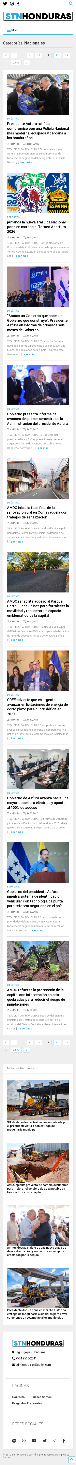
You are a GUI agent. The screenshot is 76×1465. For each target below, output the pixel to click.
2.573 (16, 62)
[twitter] (5, 3)
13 (66, 55)
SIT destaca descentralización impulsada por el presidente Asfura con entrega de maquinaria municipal (37, 1126)
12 (57, 55)
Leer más (26, 162)
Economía (13, 887)
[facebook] (18, 3)
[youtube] (34, 1440)
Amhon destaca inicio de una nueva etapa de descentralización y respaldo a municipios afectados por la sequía (36, 1251)
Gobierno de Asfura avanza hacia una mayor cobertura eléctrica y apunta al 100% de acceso (38, 803)
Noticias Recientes (20, 1068)
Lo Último (13, 119)
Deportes (13, 217)
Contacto (18, 1397)
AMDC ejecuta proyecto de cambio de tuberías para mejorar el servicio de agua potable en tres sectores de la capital (37, 1188)
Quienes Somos (41, 1397)
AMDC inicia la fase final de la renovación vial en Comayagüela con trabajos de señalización (37, 512)
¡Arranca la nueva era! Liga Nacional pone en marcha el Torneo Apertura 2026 (36, 227)
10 (38, 55)
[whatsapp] (24, 1440)
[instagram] (12, 3)
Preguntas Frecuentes (27, 1403)
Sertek (6, 1457)
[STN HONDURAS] (38, 19)
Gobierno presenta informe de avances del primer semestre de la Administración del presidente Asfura (37, 419)
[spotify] (14, 1440)
